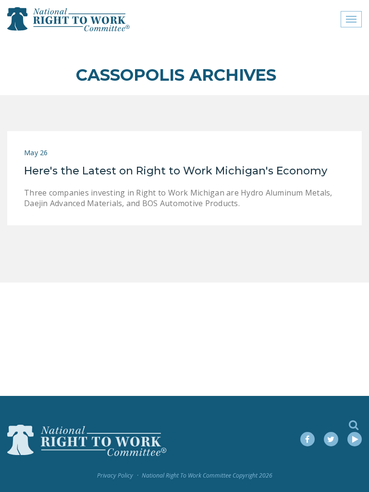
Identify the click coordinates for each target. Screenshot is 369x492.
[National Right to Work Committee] (69, 19)
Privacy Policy (115, 475)
